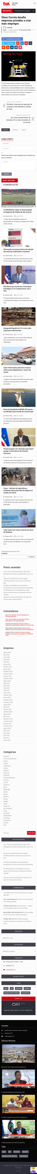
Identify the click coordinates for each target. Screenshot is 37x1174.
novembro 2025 (8, 674)
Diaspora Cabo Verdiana (11, 993)
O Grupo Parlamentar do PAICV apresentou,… (14, 1117)
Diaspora (27, 988)
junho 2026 (6, 657)
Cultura (5, 768)
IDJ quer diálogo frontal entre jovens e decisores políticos (19, 628)
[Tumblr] (30, 43)
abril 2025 (6, 690)
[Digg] (12, 47)
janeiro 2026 (7, 669)
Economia (6, 773)
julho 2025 (6, 683)
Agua (5, 988)
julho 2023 (6, 716)
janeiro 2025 (7, 697)
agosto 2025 (7, 681)
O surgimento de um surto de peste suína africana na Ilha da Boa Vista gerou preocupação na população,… (18, 502)
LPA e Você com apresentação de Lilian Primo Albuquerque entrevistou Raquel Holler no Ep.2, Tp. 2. (18, 574)
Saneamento (25, 993)
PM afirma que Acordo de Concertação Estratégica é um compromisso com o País (17, 289)
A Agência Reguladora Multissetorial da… (13, 1092)
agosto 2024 (7, 704)
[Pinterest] (26, 43)
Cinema (5, 763)
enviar (6, 174)
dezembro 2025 (8, 671)
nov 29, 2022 (19, 536)
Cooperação (7, 766)
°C (24, 1004)
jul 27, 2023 (19, 295)
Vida (4, 825)
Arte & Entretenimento (9, 758)
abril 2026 (6, 662)
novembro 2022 (8, 721)
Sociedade (6, 813)
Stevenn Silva (8, 216)
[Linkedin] (22, 43)
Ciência (5, 761)
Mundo (5, 792)
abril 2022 (6, 738)
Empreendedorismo (9, 777)
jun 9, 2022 (19, 334)
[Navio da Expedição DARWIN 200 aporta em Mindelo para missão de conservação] (18, 398)
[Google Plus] (18, 43)
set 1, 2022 (19, 457)
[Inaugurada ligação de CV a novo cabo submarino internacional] (18, 316)
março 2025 (7, 693)
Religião (5, 801)
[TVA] (10, 3)
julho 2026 (6, 655)
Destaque (18, 988)
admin (7, 615)
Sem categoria (7, 808)
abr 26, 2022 (19, 216)
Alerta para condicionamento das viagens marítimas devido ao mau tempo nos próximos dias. (17, 581)
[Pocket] (20, 47)
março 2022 (7, 740)
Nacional (15, 130)
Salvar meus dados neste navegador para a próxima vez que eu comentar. (18, 156)
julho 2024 (6, 707)
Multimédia (6, 789)
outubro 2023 (7, 709)
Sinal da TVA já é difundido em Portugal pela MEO (17, 615)
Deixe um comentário (9, 32)
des (12, 988)
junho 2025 (6, 685)
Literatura (6, 785)
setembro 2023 (7, 712)
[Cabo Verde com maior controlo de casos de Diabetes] (18, 518)
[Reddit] (3, 47)
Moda (5, 787)
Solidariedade (7, 815)
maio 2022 (6, 735)
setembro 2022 (7, 726)
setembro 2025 (7, 678)
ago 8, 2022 (19, 255)
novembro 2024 (8, 702)
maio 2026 (6, 659)
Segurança (6, 806)
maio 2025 (6, 688)
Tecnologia (6, 818)
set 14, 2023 (19, 415)
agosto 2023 (7, 714)
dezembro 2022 (8, 719)
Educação (6, 775)
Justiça (5, 782)
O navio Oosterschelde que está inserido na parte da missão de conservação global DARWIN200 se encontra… (17, 421)
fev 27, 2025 (19, 497)
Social (5, 811)
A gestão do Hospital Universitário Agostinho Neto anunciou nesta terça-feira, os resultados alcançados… (18, 382)
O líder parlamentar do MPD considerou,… (13, 1142)
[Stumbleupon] (7, 47)
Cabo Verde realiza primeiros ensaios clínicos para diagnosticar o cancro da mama (17, 370)
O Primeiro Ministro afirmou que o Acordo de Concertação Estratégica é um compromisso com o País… (18, 300)
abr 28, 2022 (19, 376)
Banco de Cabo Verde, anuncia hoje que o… (13, 1067)
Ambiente (6, 756)
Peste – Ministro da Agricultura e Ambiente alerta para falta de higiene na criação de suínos (18, 490)
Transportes (7, 820)
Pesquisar (4, 553)
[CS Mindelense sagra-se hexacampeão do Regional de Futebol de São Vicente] (18, 198)
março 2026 (7, 664)
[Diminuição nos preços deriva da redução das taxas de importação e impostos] (18, 237)
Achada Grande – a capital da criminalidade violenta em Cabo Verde (19, 624)
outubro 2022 (7, 723)
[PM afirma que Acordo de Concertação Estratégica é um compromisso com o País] (18, 275)
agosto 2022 (7, 728)
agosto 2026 (7, 652)
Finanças (6, 780)
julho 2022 (6, 730)
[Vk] (16, 47)
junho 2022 (6, 733)
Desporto (6, 770)
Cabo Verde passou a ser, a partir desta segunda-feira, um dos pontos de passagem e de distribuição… (17, 340)
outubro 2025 (7, 676)
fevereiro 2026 (7, 666)
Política (24, 130)
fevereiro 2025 (7, 695)
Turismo (5, 822)
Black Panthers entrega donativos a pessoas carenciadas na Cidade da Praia (19, 634)
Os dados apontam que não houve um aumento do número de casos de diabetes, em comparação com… (18, 542)
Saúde (5, 804)
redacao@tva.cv (11, 969)
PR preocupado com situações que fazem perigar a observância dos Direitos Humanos (18, 451)
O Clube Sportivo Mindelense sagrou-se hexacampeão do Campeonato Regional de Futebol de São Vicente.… (18, 221)
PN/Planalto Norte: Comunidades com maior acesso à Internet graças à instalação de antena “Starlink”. (17, 592)
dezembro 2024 (8, 700)
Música (5, 794)
